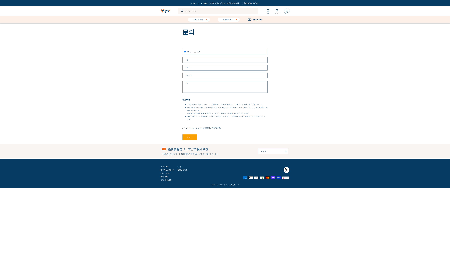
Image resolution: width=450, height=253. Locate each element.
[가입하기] (285, 151)
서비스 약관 (165, 173)
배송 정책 (164, 176)
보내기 (189, 137)
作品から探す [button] (228, 19)
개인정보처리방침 (167, 170)
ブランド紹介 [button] (198, 19)
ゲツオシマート (220, 185)
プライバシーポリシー (194, 128)
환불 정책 (164, 166)
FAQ (179, 166)
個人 (189, 51)
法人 (199, 51)
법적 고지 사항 (166, 180)
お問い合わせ (182, 170)
